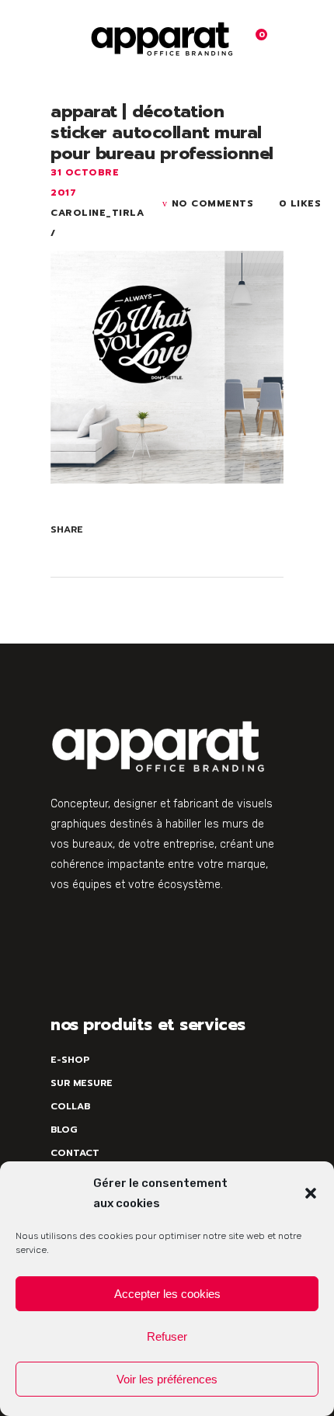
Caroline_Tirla (97, 213)
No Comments (212, 203)
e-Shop (69, 1060)
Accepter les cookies (167, 1293)
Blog (63, 1130)
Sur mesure (81, 1083)
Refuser (167, 1336)
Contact (74, 1153)
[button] (310, 1193)
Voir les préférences (167, 1379)
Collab (70, 1106)
